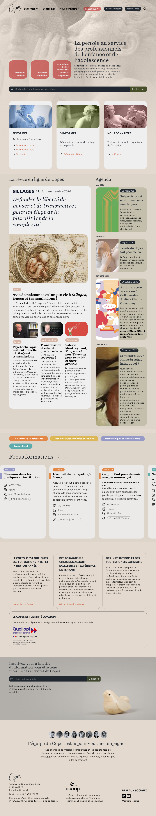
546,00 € (64, 519)
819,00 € (15, 499)
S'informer (49, 8)
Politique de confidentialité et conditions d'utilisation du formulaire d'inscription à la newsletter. (30, 689)
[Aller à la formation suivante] (65, 456)
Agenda (103, 179)
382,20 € (74, 519)
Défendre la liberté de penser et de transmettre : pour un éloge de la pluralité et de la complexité (44, 211)
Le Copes (116, 154)
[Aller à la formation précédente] (58, 456)
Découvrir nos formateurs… (72, 604)
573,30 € (24, 499)
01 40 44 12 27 (16, 787)
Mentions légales (130, 801)
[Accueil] (15, 8)
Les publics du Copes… (24, 604)
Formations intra (25, 149)
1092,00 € (114, 518)
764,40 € (125, 518)
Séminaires (22, 154)
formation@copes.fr (19, 790)
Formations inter (25, 145)
